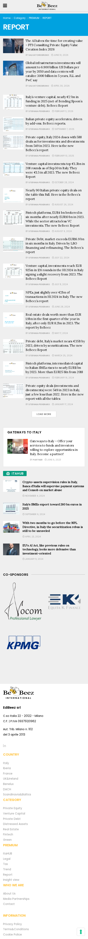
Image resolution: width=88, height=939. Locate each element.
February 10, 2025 (64, 155)
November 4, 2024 (35, 495)
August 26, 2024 (63, 204)
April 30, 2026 (61, 85)
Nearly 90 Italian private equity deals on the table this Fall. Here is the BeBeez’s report (54, 194)
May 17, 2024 (61, 333)
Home (6, 18)
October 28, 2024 (64, 182)
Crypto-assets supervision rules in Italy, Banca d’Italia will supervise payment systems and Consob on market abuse (53, 486)
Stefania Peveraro (39, 111)
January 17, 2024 (63, 404)
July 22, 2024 (61, 257)
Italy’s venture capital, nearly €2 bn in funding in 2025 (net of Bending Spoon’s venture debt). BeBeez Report (54, 101)
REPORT (47, 18)
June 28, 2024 (62, 306)
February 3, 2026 (63, 111)
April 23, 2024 (33, 536)
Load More (44, 414)
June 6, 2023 (54, 459)
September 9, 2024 (35, 514)
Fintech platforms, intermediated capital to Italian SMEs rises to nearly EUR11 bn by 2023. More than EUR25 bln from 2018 (54, 367)
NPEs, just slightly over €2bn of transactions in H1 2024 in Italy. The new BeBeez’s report (54, 296)
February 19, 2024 (64, 377)
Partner (38, 459)
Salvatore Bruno (38, 55)
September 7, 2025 (64, 129)
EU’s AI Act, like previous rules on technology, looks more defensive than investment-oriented (49, 549)
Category (20, 18)
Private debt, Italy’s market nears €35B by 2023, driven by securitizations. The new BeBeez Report (55, 345)
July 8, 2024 (61, 284)
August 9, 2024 (63, 231)
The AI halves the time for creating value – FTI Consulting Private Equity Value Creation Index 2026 (54, 45)
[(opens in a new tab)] (23, 601)
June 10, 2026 (60, 55)
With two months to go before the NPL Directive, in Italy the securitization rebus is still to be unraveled (53, 527)
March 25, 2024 (63, 355)
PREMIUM (34, 18)
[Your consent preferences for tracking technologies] (81, 932)
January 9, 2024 (34, 559)
